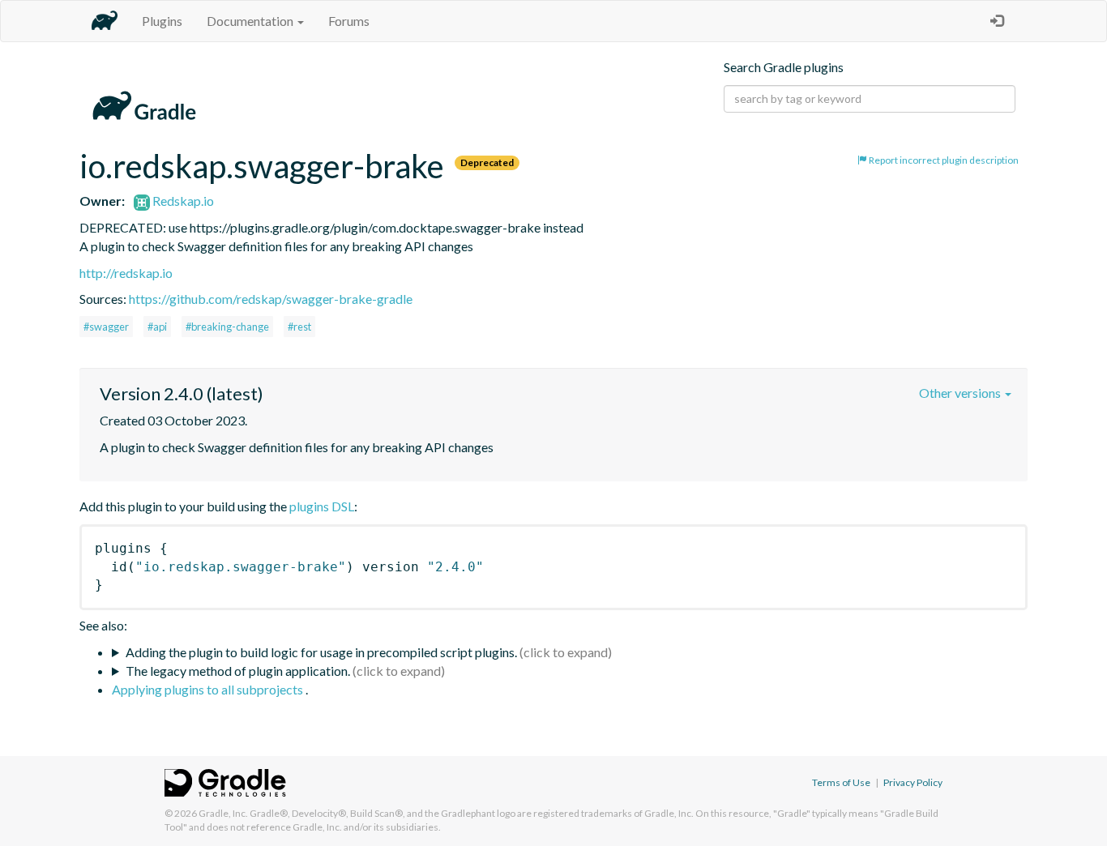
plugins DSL (321, 506)
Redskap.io (182, 200)
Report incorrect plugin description (943, 160)
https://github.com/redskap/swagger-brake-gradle (270, 298)
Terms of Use (841, 782)
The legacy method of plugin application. (238, 670)
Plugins (162, 20)
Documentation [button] (251, 20)
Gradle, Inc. (223, 813)
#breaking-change (227, 326)
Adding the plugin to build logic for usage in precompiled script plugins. (321, 652)
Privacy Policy (912, 782)
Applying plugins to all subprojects (209, 689)
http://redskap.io (126, 272)
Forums (349, 20)
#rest (299, 326)
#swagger (106, 326)
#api (157, 326)
